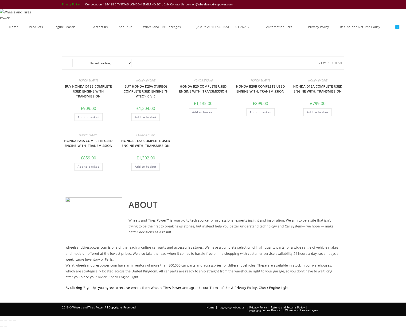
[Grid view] (66, 63)
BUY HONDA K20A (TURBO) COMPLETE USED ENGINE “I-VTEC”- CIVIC (146, 91)
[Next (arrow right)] (6, 326)
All (341, 63)
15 (329, 63)
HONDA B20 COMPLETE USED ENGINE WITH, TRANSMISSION (203, 88)
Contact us (225, 308)
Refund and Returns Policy (288, 307)
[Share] (10, 320)
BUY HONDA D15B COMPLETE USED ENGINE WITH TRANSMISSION (88, 91)
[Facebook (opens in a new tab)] (318, 4)
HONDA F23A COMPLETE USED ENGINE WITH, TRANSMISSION (88, 143)
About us (239, 307)
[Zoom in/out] (1, 320)
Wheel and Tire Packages (301, 310)
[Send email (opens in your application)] (341, 4)
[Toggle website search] (10, 39)
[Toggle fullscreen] (6, 320)
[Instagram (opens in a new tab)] (330, 4)
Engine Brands (271, 310)
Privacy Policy (71, 4)
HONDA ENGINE (88, 80)
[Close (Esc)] (14, 320)
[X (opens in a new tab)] (312, 4)
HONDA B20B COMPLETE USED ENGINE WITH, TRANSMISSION (260, 88)
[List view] (76, 63)
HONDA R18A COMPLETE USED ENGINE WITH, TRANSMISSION (145, 143)
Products (255, 311)
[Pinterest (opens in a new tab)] (324, 4)
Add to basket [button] (88, 117)
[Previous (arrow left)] (1, 326)
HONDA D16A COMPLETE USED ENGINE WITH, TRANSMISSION (317, 88)
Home (211, 307)
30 (335, 63)
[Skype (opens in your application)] (336, 4)
